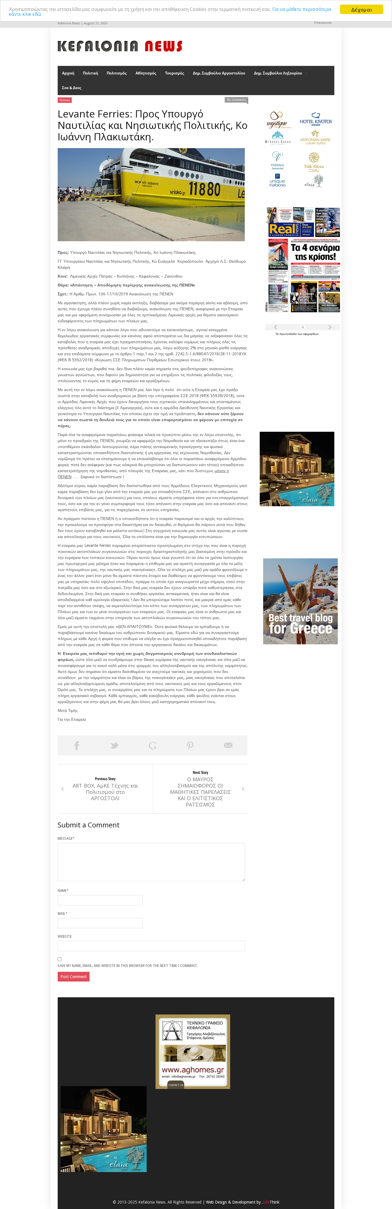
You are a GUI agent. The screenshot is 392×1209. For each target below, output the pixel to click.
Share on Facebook (77, 745)
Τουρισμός (174, 73)
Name (63, 891)
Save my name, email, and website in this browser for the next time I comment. (127, 966)
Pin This (190, 745)
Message (66, 839)
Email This (228, 745)
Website (65, 937)
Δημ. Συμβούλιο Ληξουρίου (278, 73)
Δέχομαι (361, 9)
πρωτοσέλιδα (289, 333)
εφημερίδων (311, 333)
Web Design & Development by (243, 1202)
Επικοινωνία (322, 23)
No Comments (236, 99)
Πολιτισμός (117, 73)
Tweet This (114, 745)
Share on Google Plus (152, 745)
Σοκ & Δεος (71, 88)
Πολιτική (90, 73)
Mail (62, 914)
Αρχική (68, 73)
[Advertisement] (295, 380)
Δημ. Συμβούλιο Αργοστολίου (219, 73)
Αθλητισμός (145, 73)
